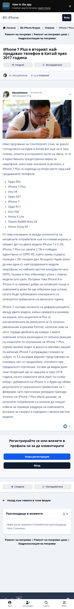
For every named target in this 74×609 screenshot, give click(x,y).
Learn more (7, 6)
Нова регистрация (37, 456)
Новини (44, 75)
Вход (37, 465)
